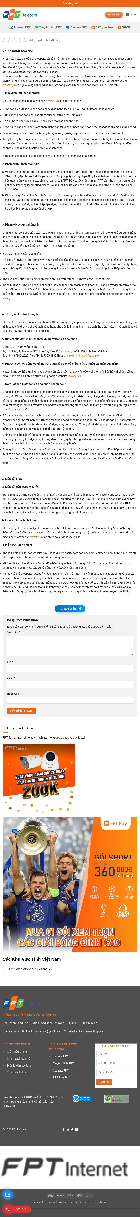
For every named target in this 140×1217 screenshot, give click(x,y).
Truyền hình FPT (50, 27)
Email (11, 677)
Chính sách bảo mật (19, 1058)
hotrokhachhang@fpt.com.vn (83, 355)
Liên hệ (102, 1202)
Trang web (13, 693)
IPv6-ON (120, 1097)
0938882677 (43, 969)
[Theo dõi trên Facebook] (63, 1129)
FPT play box (104, 27)
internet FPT (60, 1056)
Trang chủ (52, 1202)
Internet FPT (22, 27)
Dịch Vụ (63, 1202)
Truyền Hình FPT (63, 1063)
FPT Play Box (61, 1077)
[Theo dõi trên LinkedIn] (76, 1129)
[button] (70, 3)
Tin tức (92, 1202)
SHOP (126, 27)
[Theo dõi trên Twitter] (72, 1129)
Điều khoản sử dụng (19, 1065)
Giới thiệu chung (17, 1051)
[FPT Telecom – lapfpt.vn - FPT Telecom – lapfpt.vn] (20, 14)
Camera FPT (78, 27)
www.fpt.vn (125, 63)
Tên (10, 661)
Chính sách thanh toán (20, 1072)
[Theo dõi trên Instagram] (68, 1129)
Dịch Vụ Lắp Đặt (78, 1202)
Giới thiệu (39, 1202)
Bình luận (13, 632)
